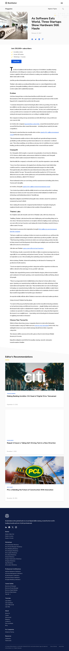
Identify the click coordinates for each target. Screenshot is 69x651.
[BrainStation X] (12, 527)
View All (7, 594)
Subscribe (16, 61)
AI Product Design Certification (12, 577)
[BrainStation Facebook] (9, 527)
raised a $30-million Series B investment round (36, 186)
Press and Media (9, 623)
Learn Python (8, 600)
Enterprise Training (9, 632)
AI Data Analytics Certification (12, 575)
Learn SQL (7, 606)
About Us (7, 613)
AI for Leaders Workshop (11, 552)
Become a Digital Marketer (11, 590)
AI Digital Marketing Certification (12, 579)
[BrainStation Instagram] (16, 527)
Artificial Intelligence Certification (13, 571)
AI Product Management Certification (13, 573)
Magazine (7, 619)
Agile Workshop (9, 563)
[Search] (63, 9)
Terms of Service (53, 646)
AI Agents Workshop (10, 561)
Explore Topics (52, 9)
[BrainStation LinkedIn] (6, 527)
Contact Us (8, 621)
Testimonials (8, 640)
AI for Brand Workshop (10, 554)
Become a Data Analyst (10, 592)
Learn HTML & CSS (9, 604)
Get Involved (8, 617)
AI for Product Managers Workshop (13, 546)
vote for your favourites (42, 325)
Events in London (9, 536)
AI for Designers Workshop (11, 550)
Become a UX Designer (10, 586)
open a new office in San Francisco (33, 248)
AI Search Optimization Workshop (13, 559)
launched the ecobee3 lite (32, 124)
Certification (8, 638)
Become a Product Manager (11, 588)
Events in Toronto (9, 538)
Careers (7, 615)
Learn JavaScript (9, 602)
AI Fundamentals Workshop (12, 544)
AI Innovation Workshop (11, 565)
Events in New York (9, 534)
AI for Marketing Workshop (11, 548)
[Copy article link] (43, 39)
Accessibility (61, 646)
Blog (6, 625)
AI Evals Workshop (9, 557)
